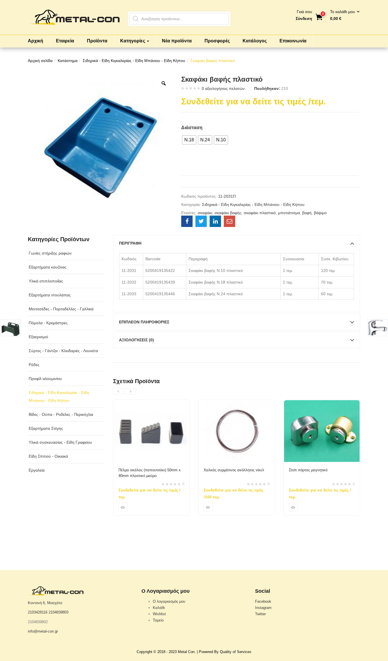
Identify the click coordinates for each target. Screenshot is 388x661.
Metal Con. (187, 652)
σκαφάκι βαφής (227, 212)
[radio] (189, 140)
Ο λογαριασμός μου (169, 601)
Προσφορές (217, 40)
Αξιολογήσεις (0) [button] (136, 340)
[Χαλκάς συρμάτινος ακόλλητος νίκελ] (236, 403)
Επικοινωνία (292, 40)
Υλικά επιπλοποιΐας (46, 281)
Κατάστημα (68, 60)
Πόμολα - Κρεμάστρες (48, 323)
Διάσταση (192, 127)
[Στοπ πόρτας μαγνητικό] (322, 403)
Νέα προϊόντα (177, 40)
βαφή (307, 212)
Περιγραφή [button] (130, 243)
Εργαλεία (37, 470)
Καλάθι (159, 608)
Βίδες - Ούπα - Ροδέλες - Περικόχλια (61, 414)
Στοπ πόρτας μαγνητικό (308, 470)
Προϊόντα (97, 40)
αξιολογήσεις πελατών (223, 88)
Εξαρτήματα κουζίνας (47, 267)
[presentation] (118, 391)
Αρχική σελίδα (40, 60)
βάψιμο (320, 212)
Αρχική (35, 40)
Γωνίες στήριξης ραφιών (50, 253)
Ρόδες (34, 364)
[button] (343, 15)
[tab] (236, 243)
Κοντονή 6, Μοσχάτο (45, 603)
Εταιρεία (65, 40)
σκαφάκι (205, 212)
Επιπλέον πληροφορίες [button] (144, 322)
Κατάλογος (255, 40)
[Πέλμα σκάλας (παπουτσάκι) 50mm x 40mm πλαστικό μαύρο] (151, 403)
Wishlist (159, 614)
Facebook (263, 601)
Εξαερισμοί (38, 336)
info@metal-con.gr (43, 631)
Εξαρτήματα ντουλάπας (50, 295)
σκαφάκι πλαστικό (260, 212)
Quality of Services (235, 652)
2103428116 (37, 612)
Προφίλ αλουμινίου (45, 378)
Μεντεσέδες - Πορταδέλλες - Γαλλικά (61, 309)
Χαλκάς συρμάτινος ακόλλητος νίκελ (234, 470)
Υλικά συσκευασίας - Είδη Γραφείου (60, 442)
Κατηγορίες (133, 40)
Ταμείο (158, 620)
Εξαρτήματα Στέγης (46, 428)
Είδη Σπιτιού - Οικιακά (48, 456)
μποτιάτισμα (289, 212)
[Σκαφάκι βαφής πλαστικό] (187, 221)
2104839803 (58, 612)
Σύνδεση (304, 18)
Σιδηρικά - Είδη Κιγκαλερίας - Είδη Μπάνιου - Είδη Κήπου (134, 60)
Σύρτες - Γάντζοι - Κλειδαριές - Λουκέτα (63, 350)
